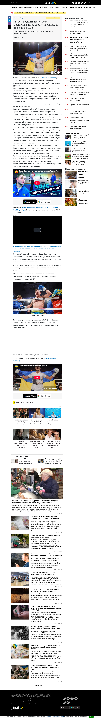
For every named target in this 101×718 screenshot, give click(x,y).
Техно (72, 7)
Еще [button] (91, 7)
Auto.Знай (43, 7)
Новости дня (61, 12)
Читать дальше (37, 685)
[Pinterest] (85, 3)
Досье (20, 7)
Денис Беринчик (49, 78)
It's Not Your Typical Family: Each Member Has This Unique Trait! (80, 137)
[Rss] (79, 3)
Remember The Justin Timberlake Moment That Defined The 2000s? (79, 162)
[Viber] (76, 3)
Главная (14, 7)
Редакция (37, 703)
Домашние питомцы (31, 7)
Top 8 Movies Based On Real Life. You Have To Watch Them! (37, 422)
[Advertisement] (37, 341)
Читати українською (53, 18)
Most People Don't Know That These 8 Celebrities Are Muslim (80, 150)
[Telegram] (73, 3)
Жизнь (51, 7)
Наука (86, 7)
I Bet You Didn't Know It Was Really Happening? (21, 422)
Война (57, 7)
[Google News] (76, 698)
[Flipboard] (82, 3)
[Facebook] (9, 17)
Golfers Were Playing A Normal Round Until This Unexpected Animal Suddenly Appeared (81, 156)
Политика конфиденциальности (19, 703)
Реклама (31, 703)
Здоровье (78, 7)
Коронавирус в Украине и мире (45, 12)
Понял (91, 716)
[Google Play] (75, 707)
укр (12, 2)
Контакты (44, 703)
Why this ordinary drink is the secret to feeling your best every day (80, 143)
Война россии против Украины (24, 12)
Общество (64, 7)
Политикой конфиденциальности (55, 716)
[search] (89, 2)
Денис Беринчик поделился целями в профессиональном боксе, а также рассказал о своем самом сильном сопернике (37, 248)
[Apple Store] (65, 707)
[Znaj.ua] (50, 2)
